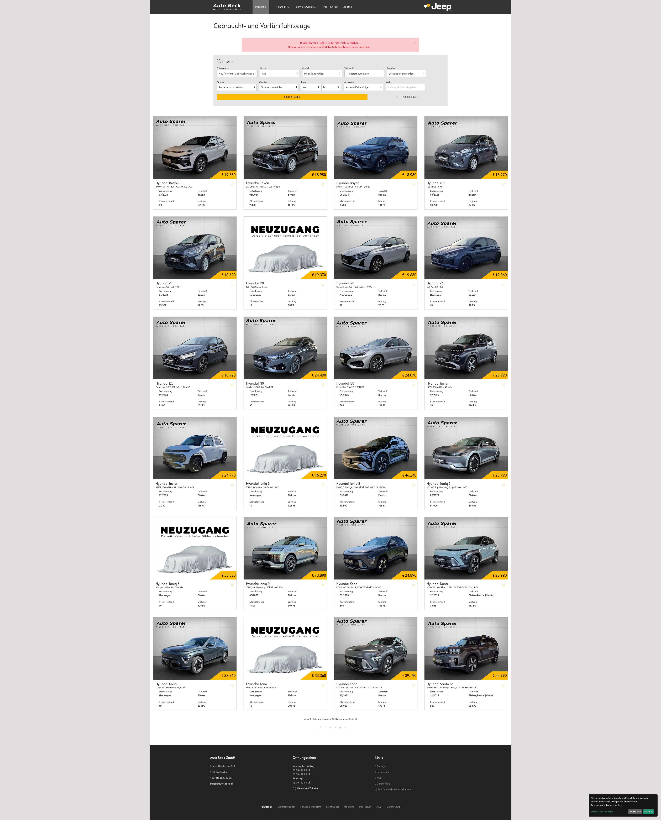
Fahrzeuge (260, 7)
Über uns (347, 7)
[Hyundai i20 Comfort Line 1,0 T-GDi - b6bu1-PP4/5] (375, 248)
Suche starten (292, 97)
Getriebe (391, 68)
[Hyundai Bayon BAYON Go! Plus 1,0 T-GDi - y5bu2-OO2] (195, 147)
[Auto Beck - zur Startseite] (227, 7)
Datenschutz (383, 783)
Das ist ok (648, 811)
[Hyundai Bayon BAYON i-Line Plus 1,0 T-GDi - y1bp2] (285, 147)
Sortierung (349, 81)
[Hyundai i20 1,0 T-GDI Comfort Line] (285, 248)
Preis (303, 81)
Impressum (382, 772)
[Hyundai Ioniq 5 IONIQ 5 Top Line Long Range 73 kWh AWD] (466, 448)
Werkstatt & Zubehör (308, 788)
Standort (263, 81)
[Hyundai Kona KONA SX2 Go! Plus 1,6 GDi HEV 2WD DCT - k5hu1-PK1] (466, 548)
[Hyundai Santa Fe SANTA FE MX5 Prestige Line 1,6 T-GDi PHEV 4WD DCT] (466, 648)
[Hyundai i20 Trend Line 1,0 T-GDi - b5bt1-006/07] (195, 348)
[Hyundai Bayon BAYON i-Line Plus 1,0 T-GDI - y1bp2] (375, 147)
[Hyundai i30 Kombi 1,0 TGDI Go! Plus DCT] (285, 348)
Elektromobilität (281, 7)
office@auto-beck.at (221, 783)
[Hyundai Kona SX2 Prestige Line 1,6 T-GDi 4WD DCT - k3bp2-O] (375, 648)
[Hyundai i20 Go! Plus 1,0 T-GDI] (466, 248)
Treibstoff (349, 68)
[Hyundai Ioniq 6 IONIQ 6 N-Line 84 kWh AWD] (195, 548)
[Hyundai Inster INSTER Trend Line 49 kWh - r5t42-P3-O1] (195, 448)
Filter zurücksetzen (407, 97)
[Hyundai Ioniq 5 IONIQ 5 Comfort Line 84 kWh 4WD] (285, 448)
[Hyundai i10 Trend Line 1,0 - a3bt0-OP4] (195, 248)
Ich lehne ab (635, 811)
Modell (305, 68)
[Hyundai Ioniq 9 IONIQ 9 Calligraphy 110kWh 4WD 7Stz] (285, 548)
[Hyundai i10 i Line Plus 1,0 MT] (466, 147)
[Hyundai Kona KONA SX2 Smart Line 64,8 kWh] (195, 648)
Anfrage (381, 766)
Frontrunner (330, 7)
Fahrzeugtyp (223, 68)
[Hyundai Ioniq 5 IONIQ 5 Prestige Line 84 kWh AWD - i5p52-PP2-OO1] (375, 448)
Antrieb (220, 81)
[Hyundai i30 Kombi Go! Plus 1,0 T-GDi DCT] (375, 348)
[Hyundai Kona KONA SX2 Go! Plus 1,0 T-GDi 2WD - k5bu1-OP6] (375, 548)
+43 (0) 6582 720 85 (221, 777)
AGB (378, 777)
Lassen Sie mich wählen (602, 811)
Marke (263, 68)
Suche (389, 81)
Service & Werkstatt (307, 7)
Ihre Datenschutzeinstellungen (394, 789)
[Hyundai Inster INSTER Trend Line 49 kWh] (466, 348)
